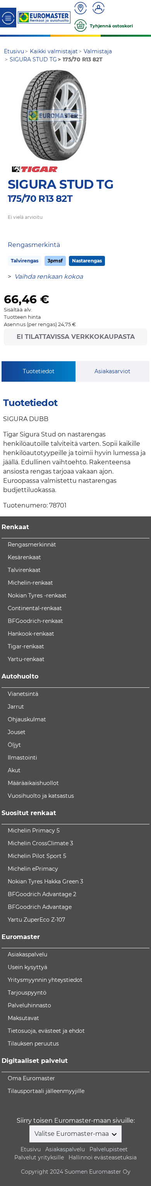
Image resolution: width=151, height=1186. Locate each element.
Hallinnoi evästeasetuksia (103, 1157)
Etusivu (31, 1149)
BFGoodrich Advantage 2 (42, 894)
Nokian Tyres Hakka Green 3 (45, 881)
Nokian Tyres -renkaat (37, 595)
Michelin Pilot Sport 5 (37, 856)
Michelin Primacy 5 (34, 830)
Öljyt (14, 744)
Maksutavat (23, 1018)
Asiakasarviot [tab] (112, 371)
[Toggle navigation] (8, 17)
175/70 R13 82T (40, 198)
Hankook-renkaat (31, 633)
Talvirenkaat (24, 570)
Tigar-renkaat (26, 646)
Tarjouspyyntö (27, 992)
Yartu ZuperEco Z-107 (36, 919)
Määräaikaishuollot (33, 783)
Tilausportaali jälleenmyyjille (46, 1091)
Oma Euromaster (31, 1078)
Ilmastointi (22, 757)
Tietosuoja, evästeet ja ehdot (46, 1030)
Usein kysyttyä (27, 967)
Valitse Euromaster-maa (72, 1133)
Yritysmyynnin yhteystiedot (45, 979)
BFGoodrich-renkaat (35, 621)
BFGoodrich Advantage (40, 906)
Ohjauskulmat (27, 719)
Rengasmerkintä (34, 245)
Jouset (17, 732)
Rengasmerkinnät (32, 544)
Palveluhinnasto (29, 1005)
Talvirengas (24, 261)
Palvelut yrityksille (39, 1157)
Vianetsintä (23, 693)
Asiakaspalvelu (27, 954)
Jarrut (16, 706)
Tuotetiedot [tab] (39, 371)
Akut (14, 770)
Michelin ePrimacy (33, 868)
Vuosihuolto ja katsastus (41, 795)
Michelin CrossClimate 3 (40, 843)
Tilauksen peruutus (33, 1043)
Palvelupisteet (108, 1149)
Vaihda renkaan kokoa (48, 276)
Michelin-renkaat (30, 582)
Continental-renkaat (35, 608)
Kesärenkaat (24, 557)
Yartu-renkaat (26, 659)
